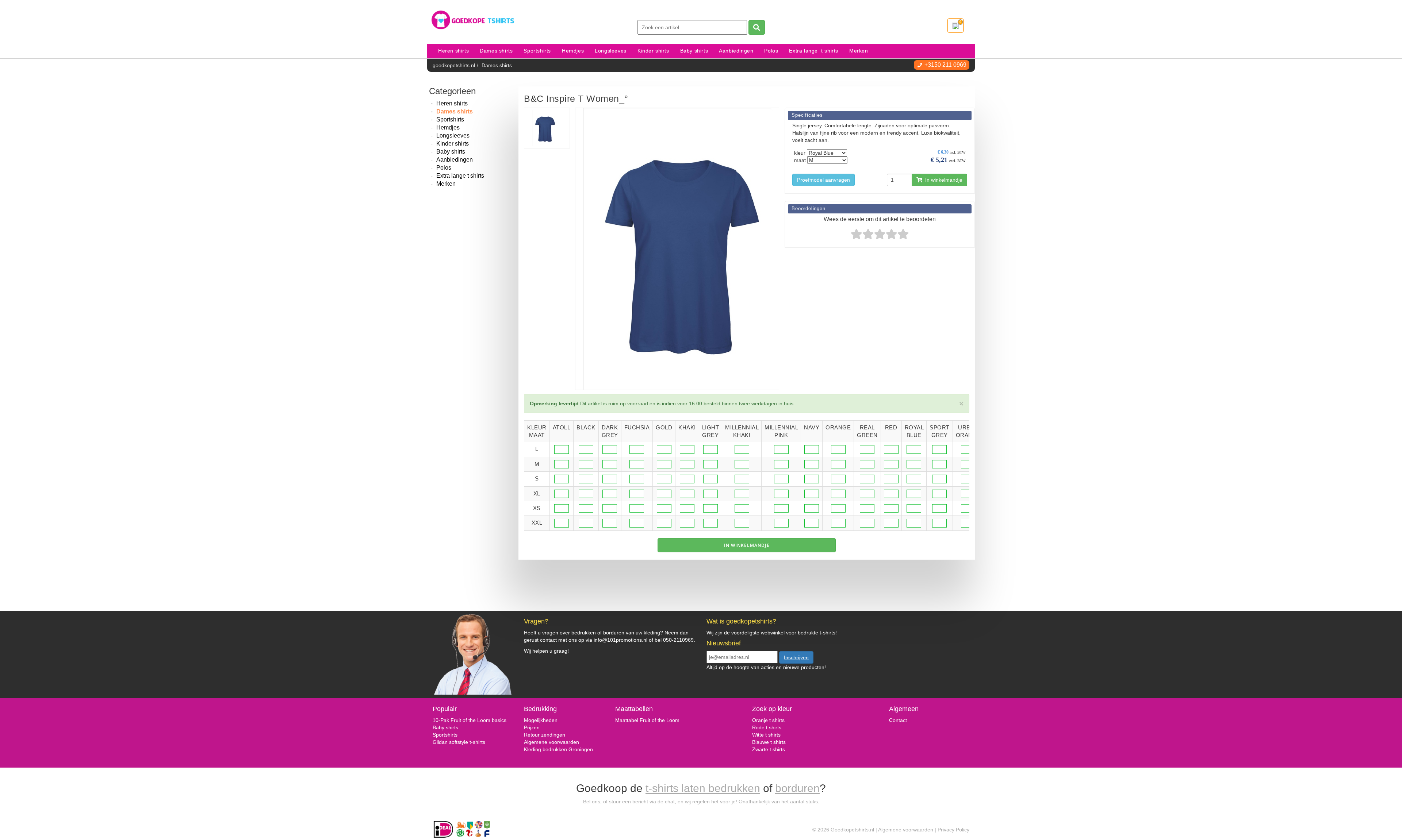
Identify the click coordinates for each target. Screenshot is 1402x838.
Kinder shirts (653, 51)
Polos (771, 51)
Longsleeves (611, 51)
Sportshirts (537, 51)
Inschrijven (796, 657)
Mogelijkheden (541, 720)
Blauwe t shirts (769, 742)
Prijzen (532, 727)
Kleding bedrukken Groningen (558, 749)
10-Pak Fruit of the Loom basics (469, 720)
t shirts (772, 735)
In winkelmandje (942, 180)
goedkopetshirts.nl (454, 65)
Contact (898, 720)
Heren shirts (453, 51)
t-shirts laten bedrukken (703, 788)
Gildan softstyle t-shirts (459, 742)
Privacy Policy (953, 830)
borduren (797, 788)
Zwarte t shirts (768, 749)
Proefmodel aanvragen (823, 180)
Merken (858, 51)
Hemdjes (573, 51)
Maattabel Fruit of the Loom (647, 720)
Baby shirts (694, 51)
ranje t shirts (770, 720)
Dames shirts (496, 51)
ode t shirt (767, 727)
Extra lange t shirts (813, 51)
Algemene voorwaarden (551, 742)
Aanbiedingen (736, 51)
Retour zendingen (544, 735)
